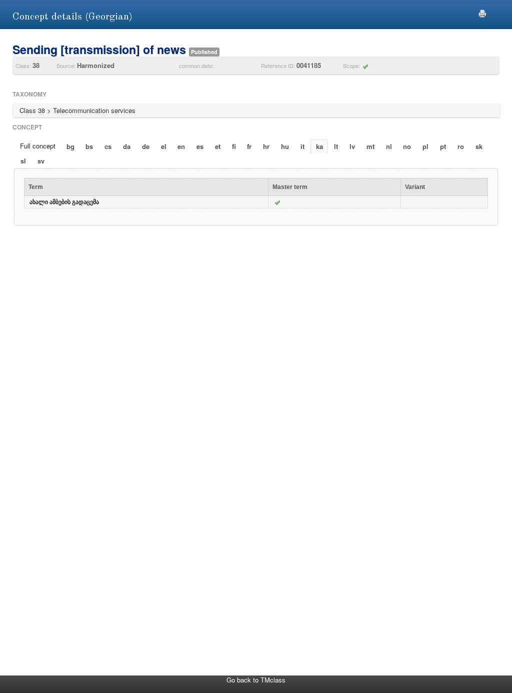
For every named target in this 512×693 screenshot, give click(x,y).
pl (425, 146)
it (302, 146)
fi (234, 146)
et (217, 146)
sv (41, 161)
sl (23, 161)
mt (370, 146)
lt (336, 146)
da (126, 146)
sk (479, 146)
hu (285, 146)
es (200, 146)
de (146, 146)
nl (389, 146)
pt (443, 146)
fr (249, 146)
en (181, 146)
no (407, 146)
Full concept (38, 145)
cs (108, 146)
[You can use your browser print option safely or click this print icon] (482, 12)
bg (70, 146)
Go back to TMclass (256, 679)
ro (461, 146)
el (163, 146)
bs (89, 146)
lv (352, 146)
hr (266, 146)
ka (319, 146)
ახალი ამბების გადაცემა (64, 202)
